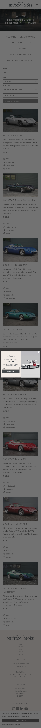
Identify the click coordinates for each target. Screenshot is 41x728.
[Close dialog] (39, 352)
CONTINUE (10, 371)
